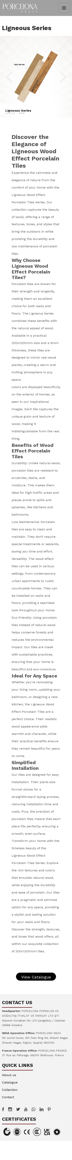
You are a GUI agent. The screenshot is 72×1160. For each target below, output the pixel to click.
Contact (8, 1097)
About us (9, 1075)
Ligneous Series (18, 110)
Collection (9, 1090)
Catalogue (10, 1082)
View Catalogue (36, 977)
